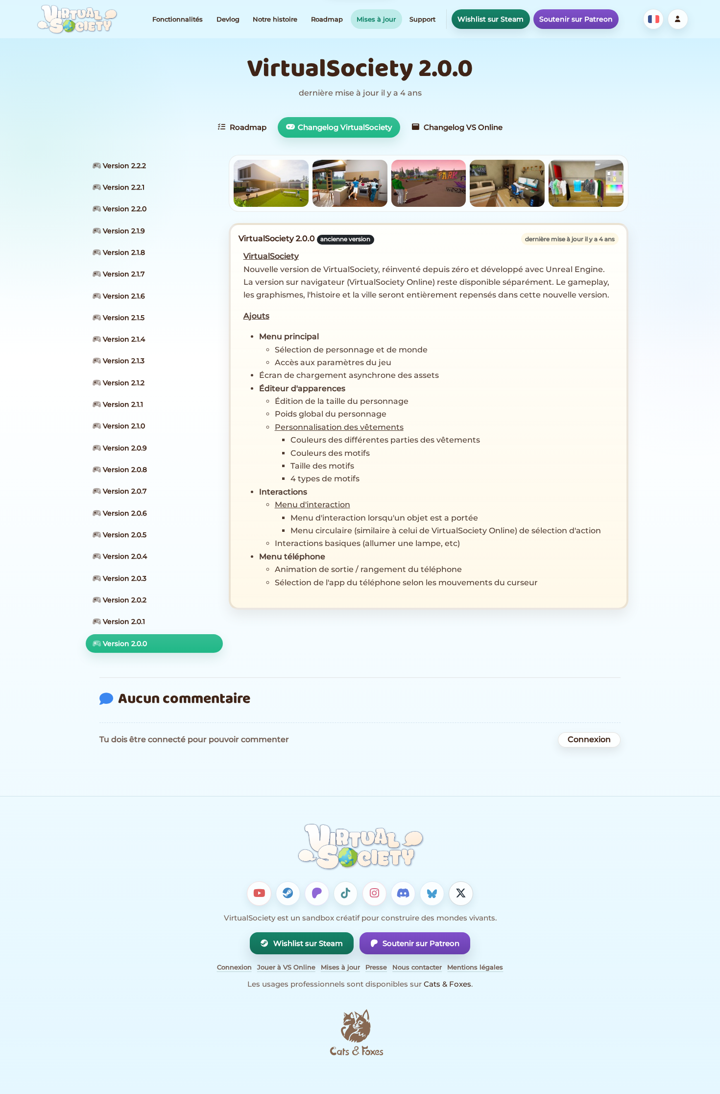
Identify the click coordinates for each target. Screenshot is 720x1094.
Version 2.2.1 (122, 187)
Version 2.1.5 (122, 318)
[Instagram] (374, 893)
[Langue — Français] (653, 19)
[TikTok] (346, 893)
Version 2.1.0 (123, 426)
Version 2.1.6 (123, 296)
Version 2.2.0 (123, 209)
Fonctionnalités (177, 19)
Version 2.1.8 (123, 252)
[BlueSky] (432, 893)
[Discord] (403, 893)
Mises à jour (376, 19)
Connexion (589, 739)
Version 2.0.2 (123, 600)
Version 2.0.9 (124, 448)
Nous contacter (417, 967)
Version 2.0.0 (124, 643)
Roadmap (327, 19)
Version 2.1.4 (123, 339)
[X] (461, 893)
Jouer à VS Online (286, 967)
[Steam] (288, 893)
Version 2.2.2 (123, 166)
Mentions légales (475, 967)
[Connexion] (678, 19)
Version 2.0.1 (123, 621)
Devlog (228, 19)
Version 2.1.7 (122, 274)
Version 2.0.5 (123, 535)
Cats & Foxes (447, 984)
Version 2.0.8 (124, 469)
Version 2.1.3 (122, 361)
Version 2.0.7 (123, 491)
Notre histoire (275, 19)
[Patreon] (317, 893)
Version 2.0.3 (123, 578)
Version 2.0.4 (124, 556)
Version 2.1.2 (122, 383)
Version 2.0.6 (124, 513)
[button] (271, 183)
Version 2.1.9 (123, 231)
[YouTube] (259, 893)
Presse (376, 967)
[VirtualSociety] (77, 19)
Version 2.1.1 (122, 404)
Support (422, 19)
